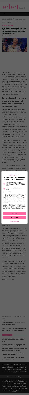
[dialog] (14, 197)
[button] (14, 192)
